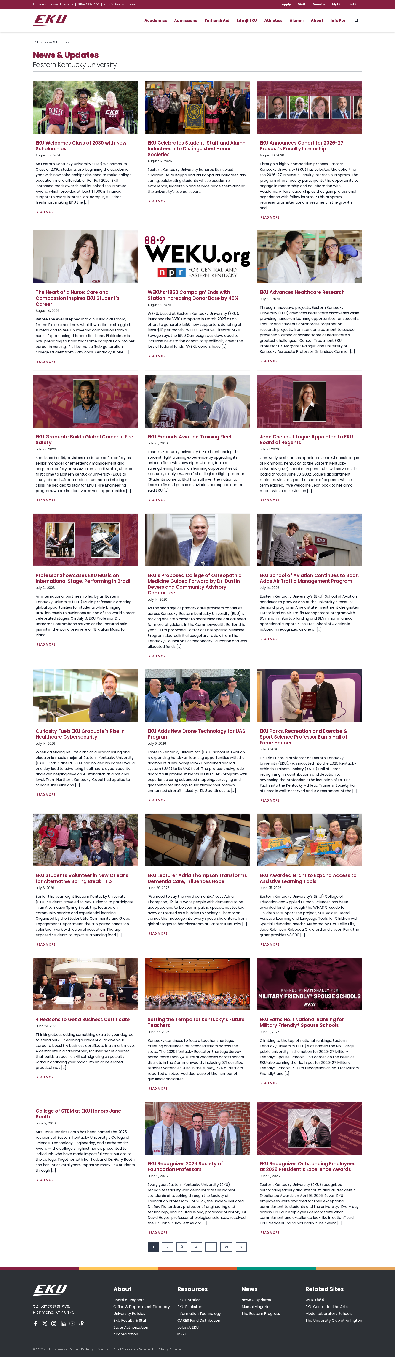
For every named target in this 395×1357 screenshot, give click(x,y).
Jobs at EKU (188, 1327)
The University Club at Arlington (333, 1320)
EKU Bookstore (190, 1306)
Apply (286, 4)
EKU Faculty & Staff (130, 1320)
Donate (319, 4)
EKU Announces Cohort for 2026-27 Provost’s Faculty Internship (301, 146)
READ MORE (46, 212)
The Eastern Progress (260, 1313)
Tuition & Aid (217, 20)
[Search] (356, 20)
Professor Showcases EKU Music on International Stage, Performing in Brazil (83, 578)
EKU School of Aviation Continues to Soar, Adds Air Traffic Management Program (309, 578)
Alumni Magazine (256, 1306)
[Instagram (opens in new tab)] (54, 1323)
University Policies (129, 1313)
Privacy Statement (171, 1349)
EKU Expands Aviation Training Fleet (190, 437)
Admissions (185, 20)
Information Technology (199, 1313)
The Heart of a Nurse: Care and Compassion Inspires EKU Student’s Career (78, 298)
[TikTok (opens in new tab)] (81, 1323)
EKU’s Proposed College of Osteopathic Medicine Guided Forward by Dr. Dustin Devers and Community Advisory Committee (194, 584)
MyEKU (337, 4)
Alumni (297, 20)
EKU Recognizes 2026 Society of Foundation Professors (185, 1166)
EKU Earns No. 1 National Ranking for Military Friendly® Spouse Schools (302, 1022)
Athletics (273, 20)
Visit (301, 4)
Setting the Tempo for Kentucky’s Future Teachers (196, 1022)
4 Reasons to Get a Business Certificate (83, 1020)
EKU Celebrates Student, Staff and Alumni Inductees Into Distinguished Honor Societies (197, 149)
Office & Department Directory (141, 1306)
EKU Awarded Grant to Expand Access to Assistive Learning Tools (308, 878)
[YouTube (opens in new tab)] (72, 1323)
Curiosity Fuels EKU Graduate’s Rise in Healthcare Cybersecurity (80, 734)
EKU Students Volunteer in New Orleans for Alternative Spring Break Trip (82, 878)
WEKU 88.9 (314, 1299)
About (317, 20)
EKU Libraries (188, 1299)
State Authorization (130, 1327)
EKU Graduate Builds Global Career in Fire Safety (84, 440)
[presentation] (85, 107)
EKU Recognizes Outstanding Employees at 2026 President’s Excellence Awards (307, 1166)
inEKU (354, 4)
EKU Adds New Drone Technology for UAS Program (196, 734)
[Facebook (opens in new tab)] (35, 1323)
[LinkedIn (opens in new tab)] (63, 1323)
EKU (35, 42)
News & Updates (256, 1299)
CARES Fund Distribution (198, 1320)
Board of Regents (128, 1299)
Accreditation (125, 1334)
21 (226, 1247)
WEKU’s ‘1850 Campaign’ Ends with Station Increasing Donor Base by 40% (193, 295)
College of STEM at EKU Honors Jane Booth (78, 1114)
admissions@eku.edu (120, 4)
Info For (338, 20)
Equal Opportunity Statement (133, 1349)
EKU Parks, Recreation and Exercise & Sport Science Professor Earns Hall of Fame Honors (303, 737)
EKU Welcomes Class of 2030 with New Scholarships (81, 146)
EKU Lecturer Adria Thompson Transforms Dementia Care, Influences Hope (197, 878)
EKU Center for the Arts (326, 1306)
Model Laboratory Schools (328, 1313)
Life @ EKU (247, 20)
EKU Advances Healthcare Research (302, 292)
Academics (155, 20)
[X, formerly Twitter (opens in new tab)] (45, 1323)
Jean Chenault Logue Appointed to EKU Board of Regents (306, 440)
